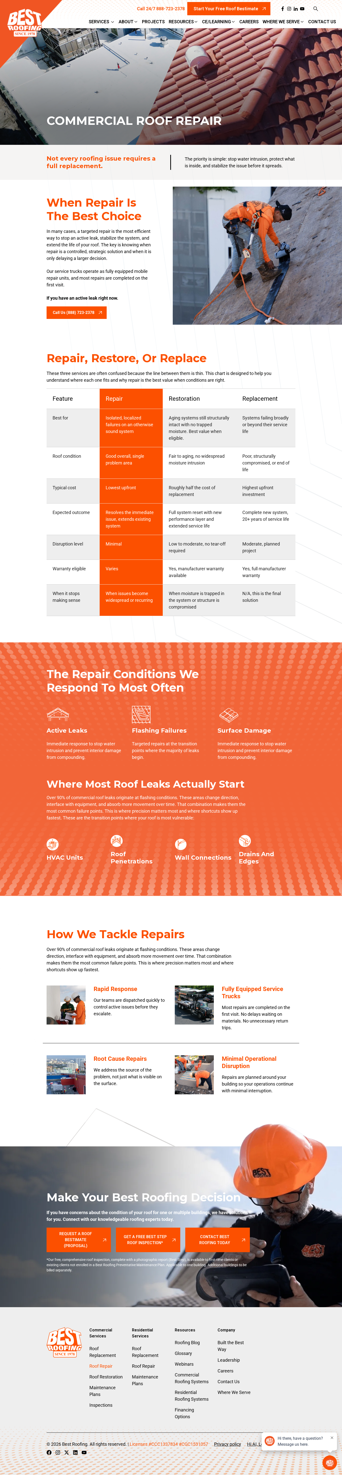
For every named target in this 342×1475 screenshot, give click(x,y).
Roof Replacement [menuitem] (102, 1352)
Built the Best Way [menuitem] (231, 1346)
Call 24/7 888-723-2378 (161, 8)
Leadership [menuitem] (229, 1360)
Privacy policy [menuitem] (227, 1444)
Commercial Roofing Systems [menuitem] (192, 1378)
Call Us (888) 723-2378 (73, 312)
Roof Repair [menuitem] (100, 1366)
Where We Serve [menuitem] (234, 1392)
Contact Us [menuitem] (229, 1381)
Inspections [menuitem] (100, 1405)
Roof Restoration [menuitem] (106, 1376)
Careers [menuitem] (225, 1370)
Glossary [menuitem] (183, 1353)
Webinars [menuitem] (184, 1364)
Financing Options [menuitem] (184, 1413)
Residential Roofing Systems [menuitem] (192, 1396)
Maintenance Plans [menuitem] (102, 1391)
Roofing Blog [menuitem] (187, 1342)
